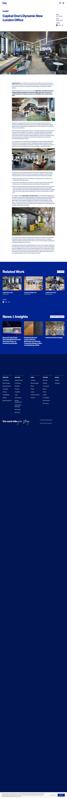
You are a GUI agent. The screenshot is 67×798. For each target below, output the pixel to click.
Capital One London (8, 292)
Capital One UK (16, 83)
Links (32, 377)
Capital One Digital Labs (30, 292)
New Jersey (46, 403)
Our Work (33, 380)
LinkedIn (57, 380)
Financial (17, 389)
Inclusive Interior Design (54, 338)
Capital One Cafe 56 (51, 292)
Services (5, 377)
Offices (45, 377)
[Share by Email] (60, 25)
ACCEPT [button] (61, 795)
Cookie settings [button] (52, 795)
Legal (16, 394)
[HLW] (5, 3)
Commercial (18, 383)
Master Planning (7, 386)
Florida (44, 392)
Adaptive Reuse (19, 380)
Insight (57, 20)
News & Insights (35, 383)
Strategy (5, 392)
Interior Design (6, 383)
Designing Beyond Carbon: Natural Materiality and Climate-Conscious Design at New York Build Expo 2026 (33, 341)
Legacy (32, 392)
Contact (33, 397)
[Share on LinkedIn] (57, 25)
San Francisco (46, 400)
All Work (61, 271)
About (32, 386)
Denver (44, 389)
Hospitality (17, 392)
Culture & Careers (35, 394)
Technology (18, 409)
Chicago (45, 383)
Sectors (17, 377)
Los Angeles (46, 397)
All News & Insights (57, 316)
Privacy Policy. (49, 423)
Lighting (5, 397)
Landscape (5, 389)
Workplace (17, 412)
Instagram (57, 383)
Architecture (6, 380)
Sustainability (6, 394)
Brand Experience (7, 400)
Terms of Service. (43, 423)
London (45, 394)
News (61, 20)
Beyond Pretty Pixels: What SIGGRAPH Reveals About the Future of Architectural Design (12, 340)
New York (45, 380)
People (32, 389)
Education (17, 386)
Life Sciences (18, 397)
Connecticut (46, 386)
